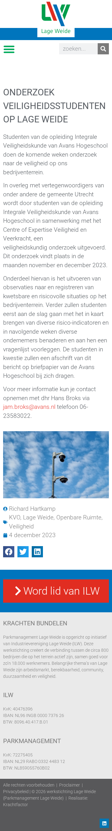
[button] (9, 49)
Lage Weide (38, 517)
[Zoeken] (103, 48)
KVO (14, 517)
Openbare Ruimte (78, 517)
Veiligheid (21, 526)
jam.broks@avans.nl (29, 406)
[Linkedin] (104, 823)
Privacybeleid (16, 791)
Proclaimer (69, 785)
